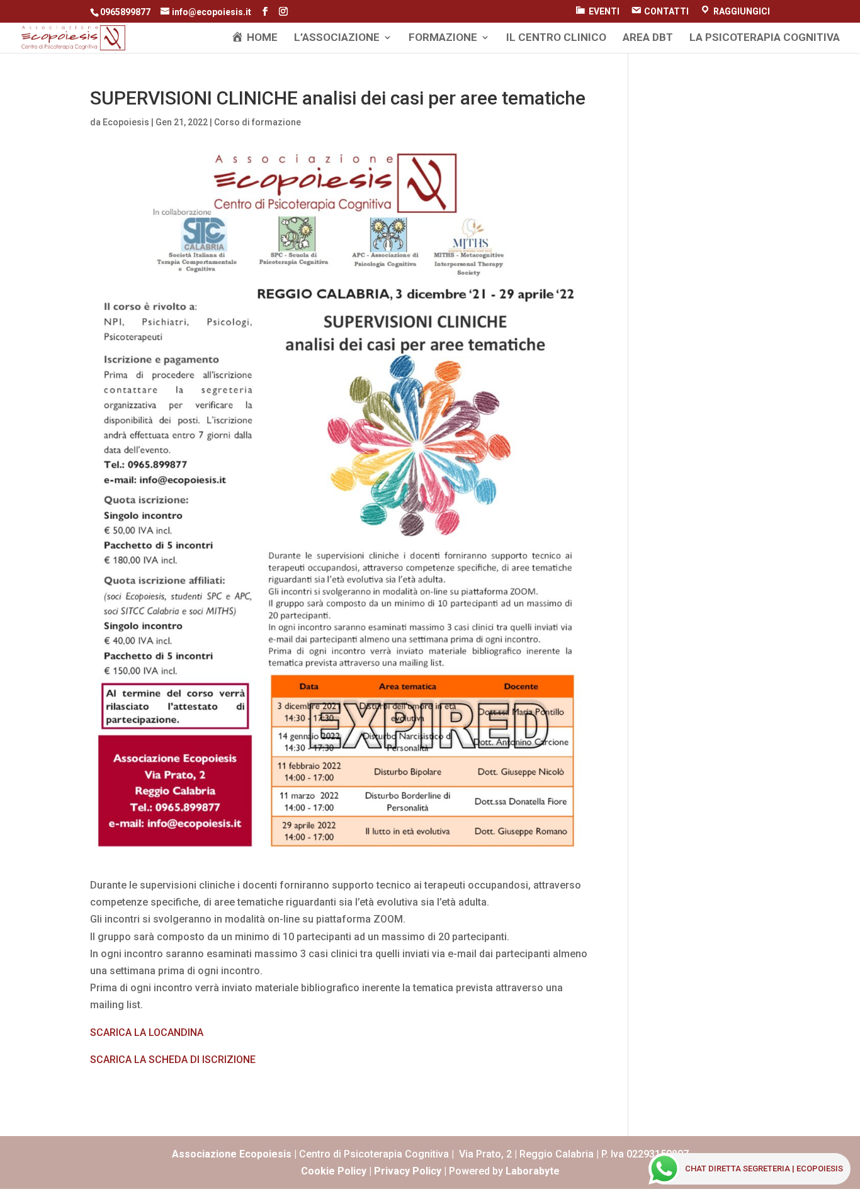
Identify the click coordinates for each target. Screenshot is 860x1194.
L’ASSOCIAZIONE (337, 38)
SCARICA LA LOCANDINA (146, 1032)
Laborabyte (533, 1171)
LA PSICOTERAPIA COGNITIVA (764, 38)
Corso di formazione (257, 122)
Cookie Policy (333, 1171)
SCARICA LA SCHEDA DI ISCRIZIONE (173, 1060)
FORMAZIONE (443, 38)
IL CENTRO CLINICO (556, 38)
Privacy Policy (407, 1171)
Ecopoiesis (126, 122)
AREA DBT (648, 38)
